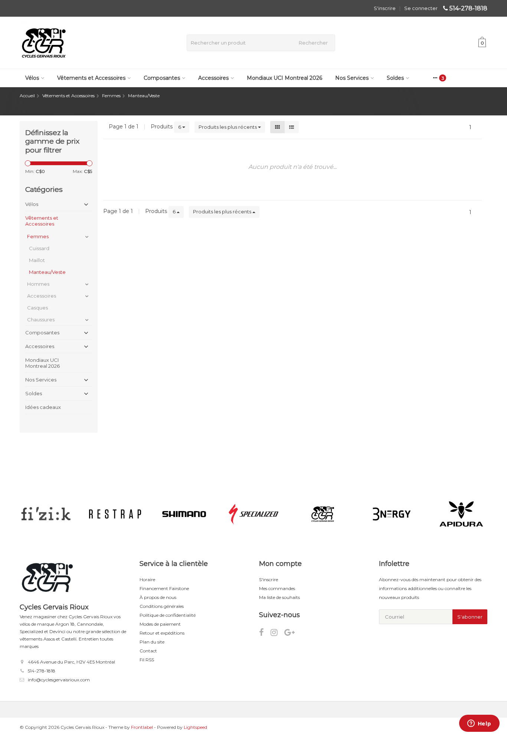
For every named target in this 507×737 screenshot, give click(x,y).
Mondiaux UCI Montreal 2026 (284, 78)
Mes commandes (277, 588)
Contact (148, 651)
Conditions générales (162, 606)
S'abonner (470, 617)
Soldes (395, 78)
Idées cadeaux (43, 407)
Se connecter (421, 8)
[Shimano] (184, 514)
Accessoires (213, 78)
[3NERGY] (392, 514)
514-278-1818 (468, 8)
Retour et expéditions (162, 633)
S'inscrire (385, 8)
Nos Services (352, 78)
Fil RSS (147, 659)
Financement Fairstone (164, 588)
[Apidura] (461, 514)
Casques (37, 308)
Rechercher (313, 43)
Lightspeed (195, 727)
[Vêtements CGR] (323, 514)
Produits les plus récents (228, 127)
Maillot (37, 260)
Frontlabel (142, 727)
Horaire (147, 579)
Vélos (32, 78)
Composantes (162, 78)
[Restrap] (115, 514)
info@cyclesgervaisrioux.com (59, 679)
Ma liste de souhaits (279, 597)
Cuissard (39, 248)
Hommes (38, 284)
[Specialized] (253, 514)
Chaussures (41, 319)
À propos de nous (158, 597)
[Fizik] (46, 514)
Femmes (38, 236)
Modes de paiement (160, 624)
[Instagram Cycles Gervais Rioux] (277, 633)
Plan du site (152, 642)
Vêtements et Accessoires (91, 78)
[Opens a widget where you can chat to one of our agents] (479, 724)
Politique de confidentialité (168, 615)
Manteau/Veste (47, 272)
